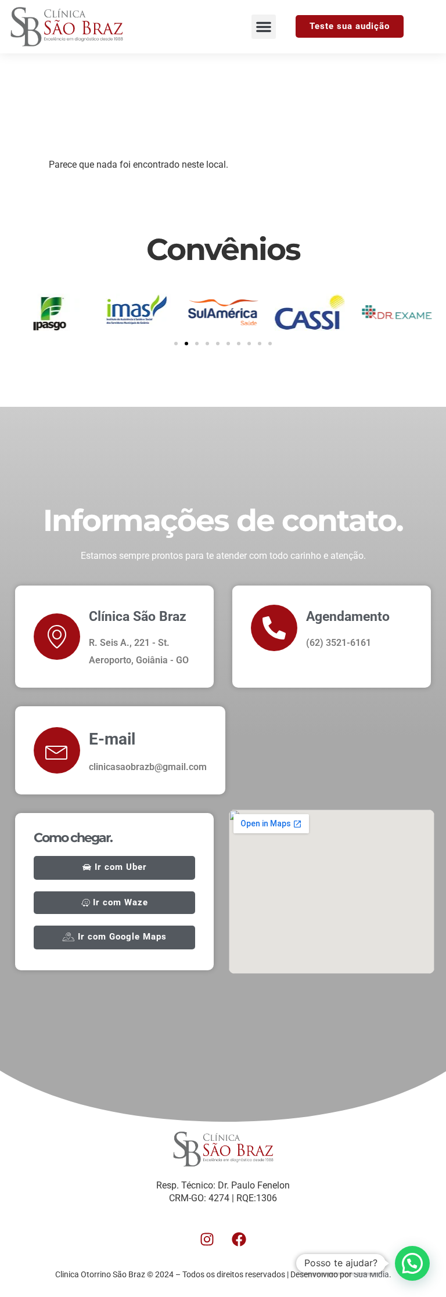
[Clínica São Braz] (57, 636)
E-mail (112, 739)
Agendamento (348, 616)
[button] (263, 27)
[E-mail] (57, 750)
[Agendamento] (274, 628)
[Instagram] (207, 1239)
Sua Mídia (371, 1274)
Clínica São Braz (137, 616)
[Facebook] (239, 1239)
